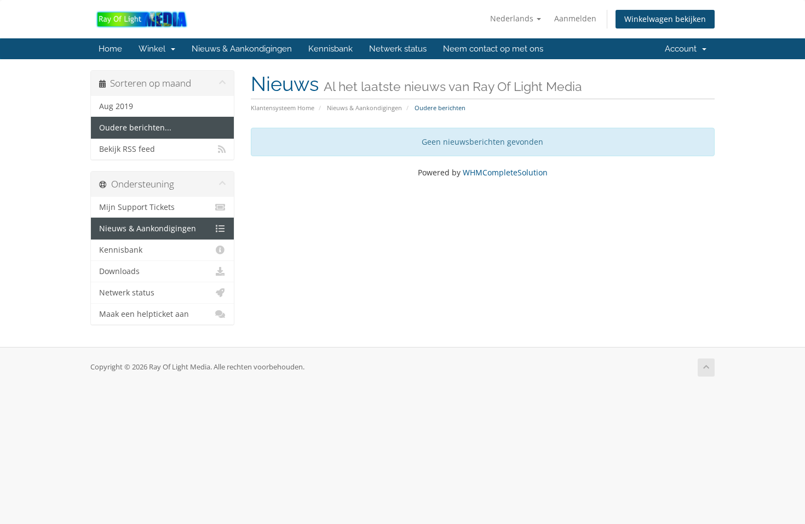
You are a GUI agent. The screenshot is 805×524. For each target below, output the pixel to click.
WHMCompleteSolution (505, 172)
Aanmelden (575, 18)
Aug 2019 (116, 106)
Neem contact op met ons (493, 49)
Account (683, 49)
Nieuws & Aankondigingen (242, 49)
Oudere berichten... (135, 128)
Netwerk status (398, 49)
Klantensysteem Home (282, 108)
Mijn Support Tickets (137, 207)
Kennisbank (330, 49)
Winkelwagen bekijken (665, 19)
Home (110, 49)
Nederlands (513, 18)
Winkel (154, 49)
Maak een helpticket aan (144, 314)
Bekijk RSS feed (127, 149)
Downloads (119, 271)
